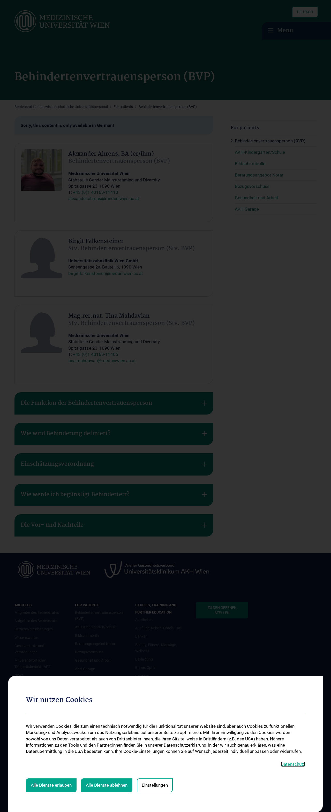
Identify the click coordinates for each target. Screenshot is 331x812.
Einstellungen (155, 785)
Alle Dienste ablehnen (106, 785)
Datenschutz (293, 764)
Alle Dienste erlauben (51, 785)
